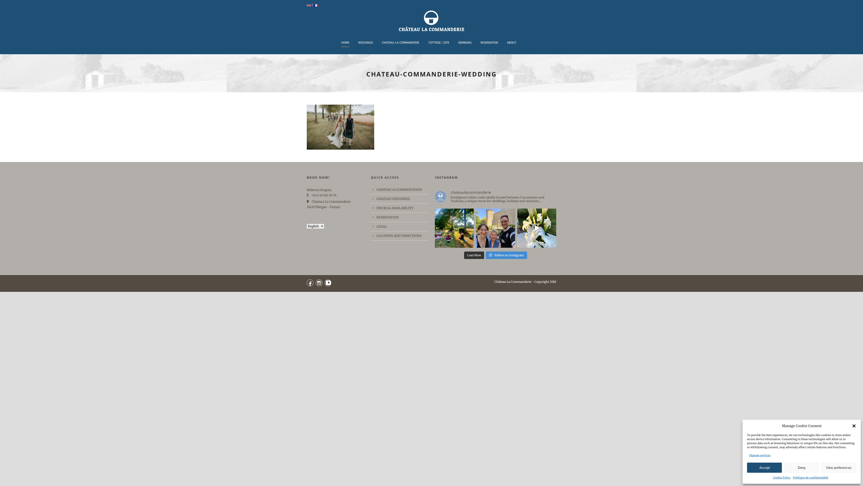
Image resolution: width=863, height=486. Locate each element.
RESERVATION (489, 42)
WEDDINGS (365, 42)
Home (345, 42)
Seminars (465, 42)
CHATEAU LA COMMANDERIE (400, 42)
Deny (802, 468)
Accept (764, 468)
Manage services (759, 455)
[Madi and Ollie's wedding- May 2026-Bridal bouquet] (536, 228)
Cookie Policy (782, 477)
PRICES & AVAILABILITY (395, 208)
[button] (854, 426)
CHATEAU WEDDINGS (393, 199)
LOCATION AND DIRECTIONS (398, 236)
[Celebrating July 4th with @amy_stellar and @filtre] (495, 228)
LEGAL (381, 227)
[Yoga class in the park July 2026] (454, 228)
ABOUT (511, 42)
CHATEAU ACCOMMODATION (399, 190)
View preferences (839, 468)
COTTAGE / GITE (439, 42)
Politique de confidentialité (810, 477)
